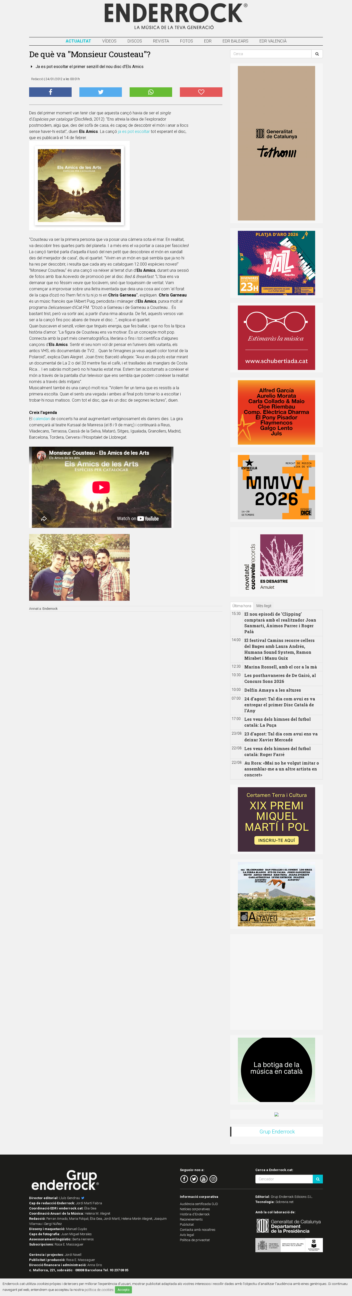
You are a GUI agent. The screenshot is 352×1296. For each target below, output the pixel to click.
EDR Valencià (273, 41)
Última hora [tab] (241, 606)
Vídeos (109, 41)
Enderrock (50, 609)
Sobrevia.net (284, 1202)
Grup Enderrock (277, 1132)
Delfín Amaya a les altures (272, 690)
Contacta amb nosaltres (197, 1230)
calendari (41, 418)
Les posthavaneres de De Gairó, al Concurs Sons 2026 (280, 678)
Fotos (186, 41)
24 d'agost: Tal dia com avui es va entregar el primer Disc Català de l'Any (279, 704)
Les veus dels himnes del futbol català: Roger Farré (277, 751)
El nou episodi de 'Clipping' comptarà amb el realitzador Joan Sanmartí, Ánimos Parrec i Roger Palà (280, 622)
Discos (135, 41)
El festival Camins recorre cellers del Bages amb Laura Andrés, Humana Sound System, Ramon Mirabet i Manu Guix (279, 649)
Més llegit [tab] (263, 606)
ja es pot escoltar (134, 131)
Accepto (123, 1290)
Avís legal (187, 1235)
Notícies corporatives (195, 1209)
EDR (208, 41)
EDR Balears (235, 41)
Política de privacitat (195, 1240)
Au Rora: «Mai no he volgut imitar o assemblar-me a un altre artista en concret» (281, 768)
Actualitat (78, 41)
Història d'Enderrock (195, 1214)
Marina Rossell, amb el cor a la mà (280, 667)
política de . (99, 1289)
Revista (161, 41)
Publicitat (187, 1224)
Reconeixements (191, 1219)
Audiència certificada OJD (199, 1204)
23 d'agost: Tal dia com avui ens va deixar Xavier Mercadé (281, 736)
